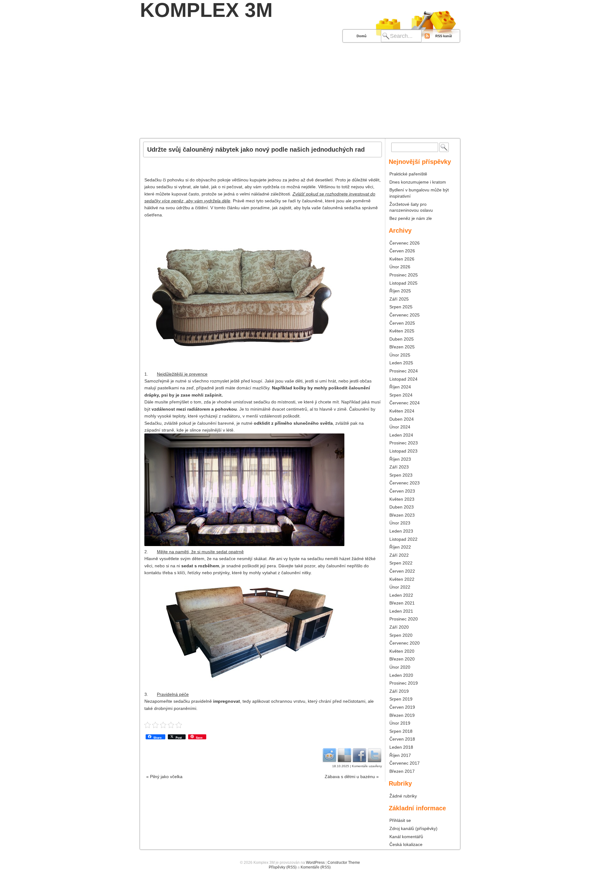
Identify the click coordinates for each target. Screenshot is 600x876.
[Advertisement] (300, 91)
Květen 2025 (401, 330)
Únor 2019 (399, 723)
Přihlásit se (400, 820)
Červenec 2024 (404, 402)
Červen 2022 (402, 571)
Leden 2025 (401, 362)
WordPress (315, 862)
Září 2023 (399, 466)
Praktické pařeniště (408, 173)
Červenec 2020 (404, 643)
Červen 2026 (402, 250)
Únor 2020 (399, 667)
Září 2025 (399, 298)
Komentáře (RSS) (316, 867)
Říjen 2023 (400, 459)
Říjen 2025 (400, 290)
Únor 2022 (399, 587)
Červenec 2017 (404, 763)
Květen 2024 (401, 410)
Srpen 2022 (400, 562)
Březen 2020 (402, 658)
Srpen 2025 (400, 306)
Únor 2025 (399, 354)
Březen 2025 (402, 346)
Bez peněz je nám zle (410, 218)
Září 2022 (399, 555)
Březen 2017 (402, 771)
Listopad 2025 (403, 283)
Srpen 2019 (400, 698)
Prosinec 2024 (403, 370)
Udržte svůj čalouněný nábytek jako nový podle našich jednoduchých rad (256, 149)
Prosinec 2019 (403, 683)
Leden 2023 (401, 531)
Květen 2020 (401, 651)
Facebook (359, 754)
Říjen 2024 (400, 386)
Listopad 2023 (403, 450)
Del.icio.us (344, 754)
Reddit (329, 754)
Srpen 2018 (400, 731)
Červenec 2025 (404, 314)
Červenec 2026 (404, 243)
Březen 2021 (402, 602)
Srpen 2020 (400, 635)
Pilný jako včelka (164, 776)
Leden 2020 (401, 675)
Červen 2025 (402, 323)
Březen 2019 (402, 715)
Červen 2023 (402, 491)
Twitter (374, 754)
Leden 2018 (401, 747)
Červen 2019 (402, 707)
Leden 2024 (401, 435)
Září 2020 (399, 627)
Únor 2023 (399, 522)
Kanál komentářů (406, 836)
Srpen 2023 (400, 475)
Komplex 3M (206, 10)
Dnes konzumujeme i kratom (417, 182)
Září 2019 (399, 691)
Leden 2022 (401, 595)
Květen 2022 (401, 579)
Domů (362, 36)
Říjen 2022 (400, 546)
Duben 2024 (401, 419)
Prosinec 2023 (403, 442)
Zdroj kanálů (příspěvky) (413, 828)
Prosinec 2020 (403, 618)
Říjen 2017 (400, 755)
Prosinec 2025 (403, 274)
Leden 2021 (401, 611)
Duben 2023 (401, 506)
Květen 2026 (401, 258)
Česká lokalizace (405, 844)
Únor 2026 (399, 266)
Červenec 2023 (404, 482)
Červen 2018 (402, 739)
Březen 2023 (402, 515)
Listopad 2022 (403, 539)
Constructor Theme (344, 862)
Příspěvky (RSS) (283, 867)
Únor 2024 (399, 426)
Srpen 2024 (400, 394)
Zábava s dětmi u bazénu (352, 776)
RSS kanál (443, 36)
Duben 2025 (401, 339)
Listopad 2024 (403, 379)
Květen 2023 (401, 499)
